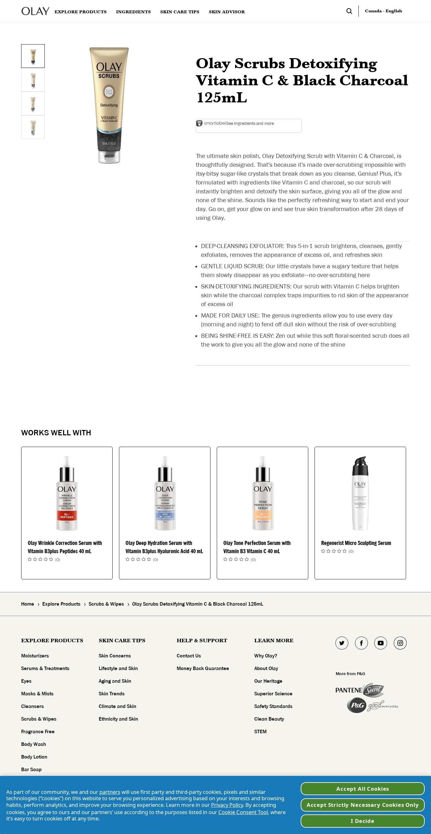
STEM (260, 731)
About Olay (266, 668)
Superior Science (273, 694)
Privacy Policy (227, 804)
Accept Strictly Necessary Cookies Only (363, 804)
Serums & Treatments (45, 668)
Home (27, 604)
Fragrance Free (38, 731)
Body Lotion (34, 757)
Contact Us (189, 656)
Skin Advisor (227, 12)
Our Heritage (268, 681)
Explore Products (61, 604)
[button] (109, 105)
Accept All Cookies (362, 788)
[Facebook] (361, 643)
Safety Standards (273, 706)
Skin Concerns (115, 656)
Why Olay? (265, 656)
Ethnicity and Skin (118, 719)
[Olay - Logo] (35, 11)
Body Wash (33, 744)
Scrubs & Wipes (106, 604)
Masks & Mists (37, 694)
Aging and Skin (115, 681)
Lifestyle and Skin (118, 668)
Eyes (26, 681)
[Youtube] (381, 643)
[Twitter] (342, 643)
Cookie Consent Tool (243, 812)
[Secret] (373, 690)
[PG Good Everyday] (373, 705)
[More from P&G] (349, 690)
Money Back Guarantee (203, 668)
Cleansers (32, 706)
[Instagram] (400, 643)
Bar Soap (31, 769)
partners (109, 791)
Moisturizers (35, 656)
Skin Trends (112, 694)
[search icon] (352, 11)
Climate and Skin (117, 706)
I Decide (363, 821)
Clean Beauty (269, 719)
